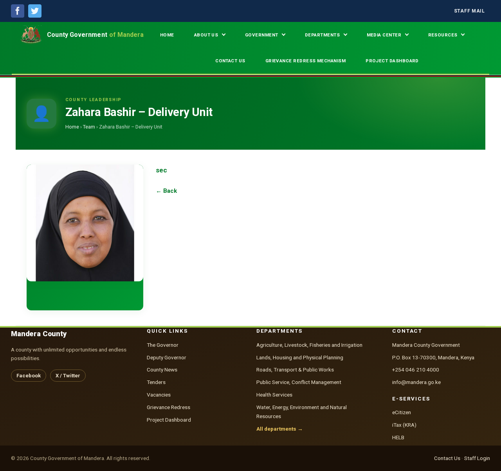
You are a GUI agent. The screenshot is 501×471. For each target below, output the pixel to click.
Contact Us (447, 458)
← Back (166, 190)
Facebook (28, 376)
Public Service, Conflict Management (298, 382)
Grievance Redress (168, 407)
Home (72, 127)
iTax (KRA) (404, 425)
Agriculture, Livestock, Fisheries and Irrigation (309, 345)
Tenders (156, 382)
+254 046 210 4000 (415, 369)
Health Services (274, 394)
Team (89, 127)
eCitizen (401, 412)
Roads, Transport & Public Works (295, 369)
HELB (398, 437)
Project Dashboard (169, 420)
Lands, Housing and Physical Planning (299, 357)
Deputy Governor (166, 357)
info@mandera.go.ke (416, 382)
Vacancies (159, 394)
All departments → (279, 429)
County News (162, 369)
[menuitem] (469, 11)
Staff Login (477, 458)
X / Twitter (68, 376)
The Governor (162, 345)
